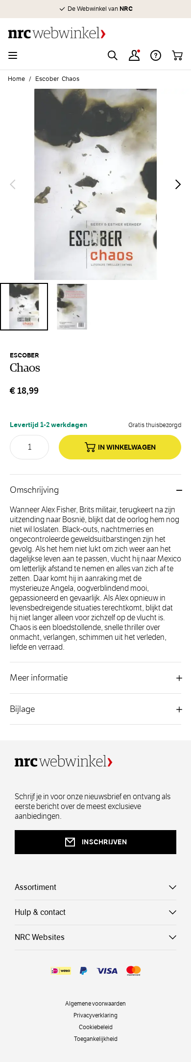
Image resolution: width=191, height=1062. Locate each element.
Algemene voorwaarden (95, 1003)
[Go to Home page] (95, 32)
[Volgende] (178, 184)
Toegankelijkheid (96, 1038)
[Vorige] (12, 184)
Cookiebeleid (96, 1027)
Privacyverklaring (95, 1015)
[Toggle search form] (113, 55)
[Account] (134, 55)
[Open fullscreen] (95, 184)
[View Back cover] (72, 307)
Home (16, 79)
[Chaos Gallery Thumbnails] (95, 307)
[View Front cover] (24, 307)
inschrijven (104, 841)
